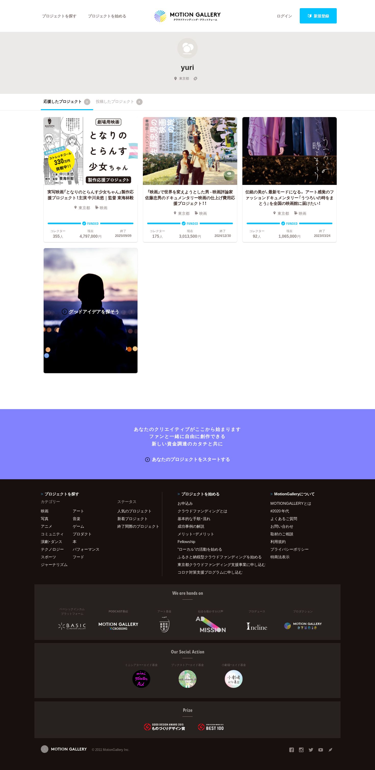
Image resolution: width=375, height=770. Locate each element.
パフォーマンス (86, 549)
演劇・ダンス (51, 541)
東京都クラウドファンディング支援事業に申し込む (218, 564)
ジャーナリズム (54, 564)
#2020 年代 (279, 511)
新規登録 (321, 16)
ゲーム (78, 526)
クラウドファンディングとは (202, 511)
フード (78, 557)
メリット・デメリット (196, 534)
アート (78, 511)
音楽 (76, 518)
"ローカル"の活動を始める (200, 549)
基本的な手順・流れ (194, 518)
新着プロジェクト (132, 518)
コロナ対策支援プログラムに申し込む (210, 572)
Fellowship (186, 541)
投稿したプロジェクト (118, 101)
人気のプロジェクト (134, 511)
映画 (44, 511)
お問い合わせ (281, 526)
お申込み (185, 503)
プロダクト (82, 534)
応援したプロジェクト (66, 101)
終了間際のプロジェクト (136, 526)
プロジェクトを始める (107, 16)
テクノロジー (52, 549)
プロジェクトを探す (59, 16)
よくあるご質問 (283, 518)
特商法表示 (280, 557)
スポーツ (48, 557)
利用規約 (278, 541)
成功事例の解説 (191, 526)
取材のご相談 (281, 534)
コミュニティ (52, 534)
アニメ (46, 526)
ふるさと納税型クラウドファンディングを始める (218, 557)
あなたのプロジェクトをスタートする (191, 459)
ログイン (284, 16)
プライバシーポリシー (289, 549)
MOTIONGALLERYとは (290, 503)
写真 (44, 518)
